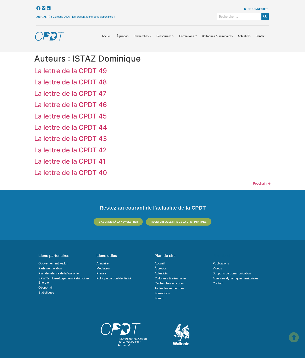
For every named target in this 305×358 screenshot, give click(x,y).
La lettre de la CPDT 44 (70, 127)
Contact (260, 36)
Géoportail (45, 287)
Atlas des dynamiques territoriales (236, 278)
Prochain (262, 183)
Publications (221, 263)
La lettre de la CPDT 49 (70, 71)
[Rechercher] (265, 16)
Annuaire (102, 263)
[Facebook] (38, 8)
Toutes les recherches (169, 288)
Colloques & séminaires (217, 36)
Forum (159, 298)
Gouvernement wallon (53, 263)
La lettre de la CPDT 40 (70, 173)
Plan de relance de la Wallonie (58, 273)
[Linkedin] (49, 8)
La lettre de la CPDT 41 (70, 161)
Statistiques (46, 292)
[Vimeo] (43, 8)
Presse (101, 273)
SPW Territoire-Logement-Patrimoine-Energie (63, 280)
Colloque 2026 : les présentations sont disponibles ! (84, 16)
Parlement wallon (50, 268)
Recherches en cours (169, 283)
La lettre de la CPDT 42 (70, 150)
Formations (186, 36)
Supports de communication (232, 273)
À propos (122, 36)
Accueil (106, 36)
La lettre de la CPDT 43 (70, 139)
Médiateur (103, 268)
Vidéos (217, 268)
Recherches (141, 36)
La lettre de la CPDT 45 (70, 116)
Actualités (244, 36)
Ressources (163, 36)
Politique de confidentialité (113, 278)
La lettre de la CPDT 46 (70, 105)
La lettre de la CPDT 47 (70, 93)
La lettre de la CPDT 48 (70, 82)
